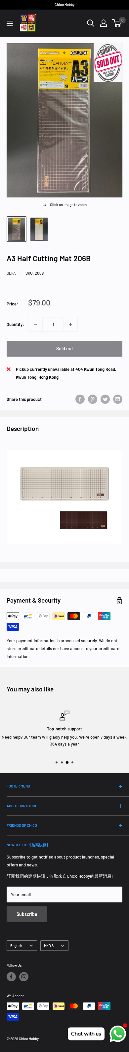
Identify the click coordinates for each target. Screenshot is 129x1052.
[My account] (103, 23)
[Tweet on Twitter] (105, 399)
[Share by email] (117, 399)
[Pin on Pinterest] (92, 399)
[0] (117, 23)
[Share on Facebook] (80, 399)
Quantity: (15, 324)
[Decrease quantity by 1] (35, 324)
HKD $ (49, 945)
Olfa (11, 273)
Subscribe (27, 914)
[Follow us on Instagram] (23, 976)
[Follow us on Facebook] (11, 976)
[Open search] (90, 23)
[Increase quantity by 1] (70, 324)
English (16, 945)
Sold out (64, 348)
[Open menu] (10, 23)
